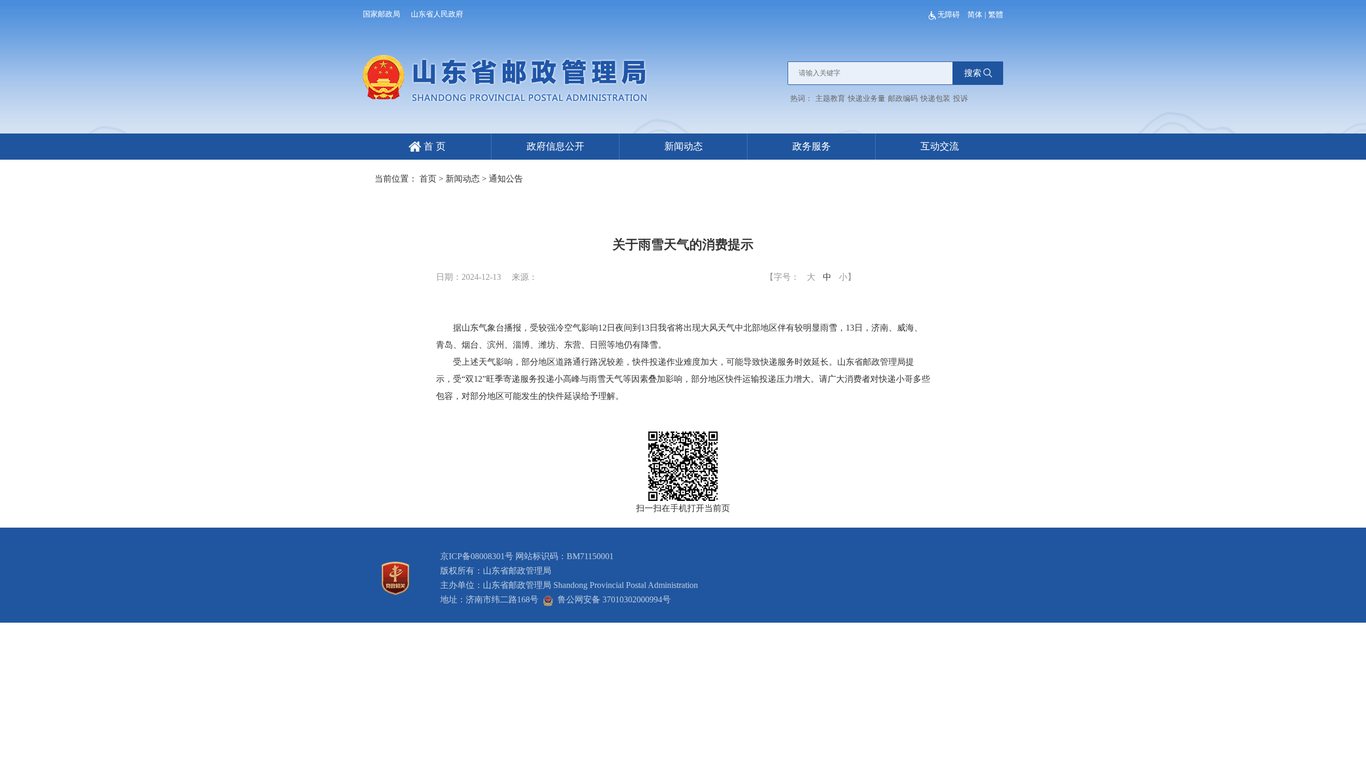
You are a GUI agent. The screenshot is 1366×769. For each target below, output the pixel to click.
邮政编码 (903, 99)
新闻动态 (683, 146)
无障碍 (950, 15)
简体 (974, 15)
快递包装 (935, 99)
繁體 (995, 15)
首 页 (433, 146)
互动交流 (939, 146)
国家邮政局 (381, 14)
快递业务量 (866, 99)
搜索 (972, 72)
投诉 (960, 99)
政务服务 (811, 146)
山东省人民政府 (437, 14)
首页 (427, 178)
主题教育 (830, 99)
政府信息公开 (555, 146)
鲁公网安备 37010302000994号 (612, 599)
